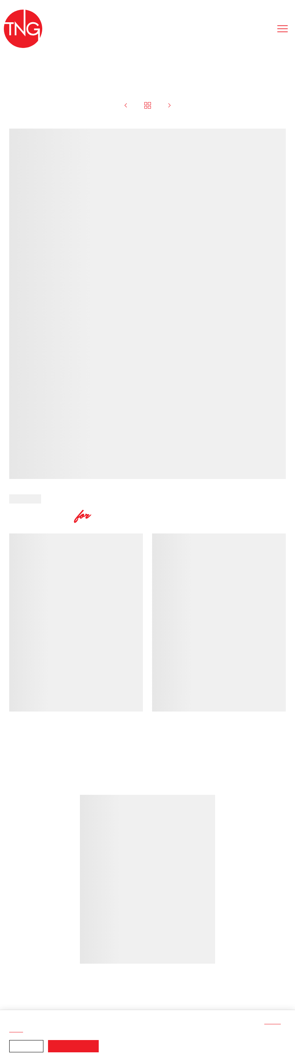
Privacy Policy (146, 1030)
